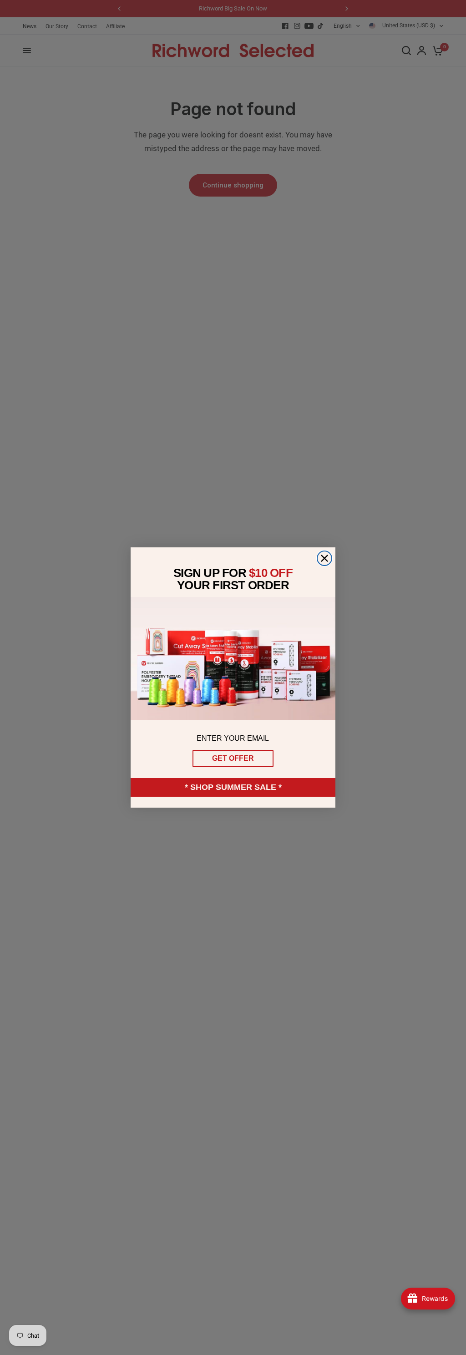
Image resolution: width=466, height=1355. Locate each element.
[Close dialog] (324, 558)
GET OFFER (233, 758)
